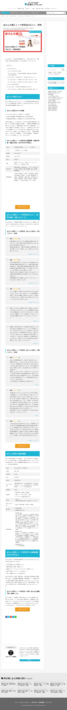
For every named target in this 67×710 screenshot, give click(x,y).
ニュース (14, 8)
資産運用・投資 (21, 8)
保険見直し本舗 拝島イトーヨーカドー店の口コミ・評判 (41, 691)
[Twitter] (9, 617)
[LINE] (15, 617)
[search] (64, 13)
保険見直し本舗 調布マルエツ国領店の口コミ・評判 (57, 684)
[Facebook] (6, 617)
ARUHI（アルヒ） (60, 97)
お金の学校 (47, 8)
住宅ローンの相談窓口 (52, 97)
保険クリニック (57, 93)
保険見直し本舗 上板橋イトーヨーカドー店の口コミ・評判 (57, 691)
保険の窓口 (11, 29)
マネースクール (28, 12)
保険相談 (22, 12)
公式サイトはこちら (22, 206)
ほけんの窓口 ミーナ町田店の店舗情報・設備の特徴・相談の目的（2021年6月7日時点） (22, 74)
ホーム (10, 8)
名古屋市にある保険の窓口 (53, 107)
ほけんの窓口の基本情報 (12, 84)
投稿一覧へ (29, 660)
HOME (3, 16)
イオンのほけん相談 (51, 99)
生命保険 (49, 100)
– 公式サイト (35, 321)
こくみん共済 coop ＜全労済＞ (53, 96)
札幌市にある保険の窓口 (52, 108)
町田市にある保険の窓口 (21, 29)
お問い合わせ (34, 702)
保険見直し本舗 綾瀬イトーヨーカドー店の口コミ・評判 (25, 684)
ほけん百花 (58, 99)
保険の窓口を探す (13, 16)
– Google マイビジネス (33, 254)
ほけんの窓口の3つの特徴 (14, 71)
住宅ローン (28, 8)
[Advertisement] (12, 632)
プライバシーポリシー (25, 702)
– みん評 (36, 384)
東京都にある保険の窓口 (29, 28)
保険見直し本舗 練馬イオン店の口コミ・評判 (8, 691)
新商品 (59, 102)
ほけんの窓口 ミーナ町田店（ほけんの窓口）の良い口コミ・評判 (22, 79)
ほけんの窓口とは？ (12, 68)
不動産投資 (12, 12)
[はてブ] (13, 617)
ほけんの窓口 (6, 29)
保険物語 (53, 100)
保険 (33, 8)
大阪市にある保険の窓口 (52, 105)
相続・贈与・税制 (40, 8)
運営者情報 (41, 702)
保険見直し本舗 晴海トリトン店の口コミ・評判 (25, 691)
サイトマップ (49, 702)
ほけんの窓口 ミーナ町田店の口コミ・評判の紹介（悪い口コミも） (21, 77)
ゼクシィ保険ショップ (52, 103)
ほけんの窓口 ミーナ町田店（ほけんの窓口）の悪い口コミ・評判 (22, 82)
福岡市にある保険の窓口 (52, 110)
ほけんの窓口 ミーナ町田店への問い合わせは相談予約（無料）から (23, 89)
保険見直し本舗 (35, 12)
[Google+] (11, 617)
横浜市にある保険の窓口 (52, 102)
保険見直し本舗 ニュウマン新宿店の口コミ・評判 (41, 684)
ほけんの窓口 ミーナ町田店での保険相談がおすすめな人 (19, 86)
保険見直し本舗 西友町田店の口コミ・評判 (8, 684)
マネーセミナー (54, 8)
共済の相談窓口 (51, 94)
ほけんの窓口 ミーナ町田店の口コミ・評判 (26, 16)
